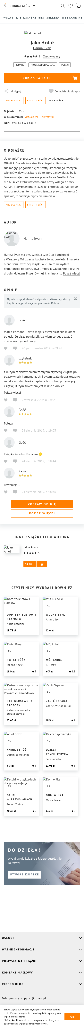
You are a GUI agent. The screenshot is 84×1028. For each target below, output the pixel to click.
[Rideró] (5, 6)
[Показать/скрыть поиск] (63, 6)
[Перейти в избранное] (70, 6)
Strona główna (22, 6)
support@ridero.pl (33, 998)
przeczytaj (48, 117)
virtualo (31, 117)
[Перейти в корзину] (78, 6)
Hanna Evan (42, 48)
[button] (64, 91)
